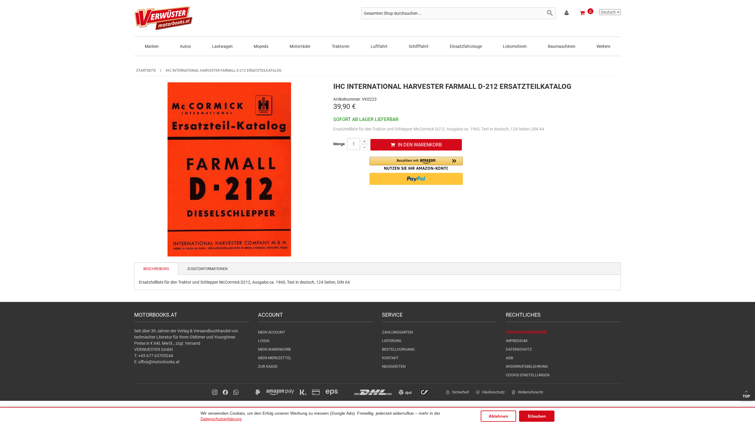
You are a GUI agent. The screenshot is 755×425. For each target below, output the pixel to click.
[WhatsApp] (236, 392)
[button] (416, 163)
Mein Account (271, 332)
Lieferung (391, 341)
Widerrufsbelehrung (527, 366)
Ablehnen (498, 416)
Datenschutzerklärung (221, 418)
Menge (339, 144)
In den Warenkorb (420, 145)
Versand (192, 343)
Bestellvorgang (398, 349)
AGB (509, 358)
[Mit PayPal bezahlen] (416, 179)
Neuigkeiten (394, 366)
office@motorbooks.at (159, 361)
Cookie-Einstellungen (527, 375)
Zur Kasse (268, 366)
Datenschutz (519, 349)
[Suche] (550, 13)
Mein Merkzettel (274, 358)
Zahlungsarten (397, 332)
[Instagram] (214, 392)
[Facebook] (225, 392)
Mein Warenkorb (274, 349)
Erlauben (537, 416)
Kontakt (390, 358)
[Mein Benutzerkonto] (567, 13)
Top (746, 396)
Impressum (516, 341)
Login (263, 341)
